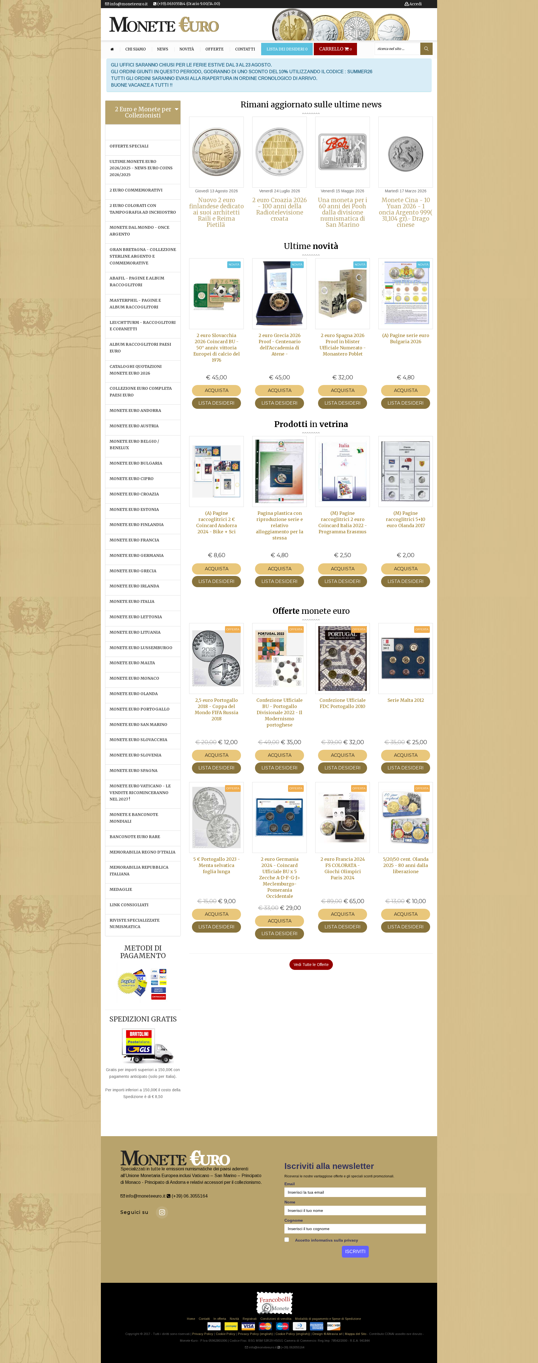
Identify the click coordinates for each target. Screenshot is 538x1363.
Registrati (250, 1318)
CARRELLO (335, 49)
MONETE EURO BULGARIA (136, 463)
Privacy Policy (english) (255, 1334)
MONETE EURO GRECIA (133, 570)
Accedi (415, 4)
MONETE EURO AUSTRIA (134, 425)
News (162, 49)
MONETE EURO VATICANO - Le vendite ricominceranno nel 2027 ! (140, 792)
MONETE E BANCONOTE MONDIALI (134, 818)
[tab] (142, 112)
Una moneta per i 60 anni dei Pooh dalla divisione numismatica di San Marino (342, 212)
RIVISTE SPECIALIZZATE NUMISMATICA (134, 924)
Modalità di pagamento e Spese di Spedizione (328, 1318)
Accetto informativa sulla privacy (326, 1240)
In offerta (220, 1318)
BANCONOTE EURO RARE (135, 836)
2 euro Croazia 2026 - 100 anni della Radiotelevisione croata (279, 209)
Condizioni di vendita (275, 1318)
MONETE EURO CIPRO (132, 478)
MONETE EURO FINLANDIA (137, 524)
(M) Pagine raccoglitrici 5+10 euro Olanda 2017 (405, 519)
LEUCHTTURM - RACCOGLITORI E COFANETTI (143, 326)
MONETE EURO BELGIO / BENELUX (134, 445)
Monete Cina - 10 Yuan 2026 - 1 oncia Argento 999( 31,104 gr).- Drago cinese (406, 212)
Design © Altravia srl (327, 1334)
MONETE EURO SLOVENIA (135, 755)
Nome (289, 1202)
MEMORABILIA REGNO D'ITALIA (142, 852)
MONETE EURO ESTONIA (134, 509)
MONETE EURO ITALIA (132, 601)
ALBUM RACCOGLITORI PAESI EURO (140, 348)
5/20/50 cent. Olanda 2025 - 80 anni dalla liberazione (405, 865)
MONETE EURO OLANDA (134, 693)
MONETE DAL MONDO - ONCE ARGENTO (139, 231)
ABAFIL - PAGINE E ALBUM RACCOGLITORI (137, 281)
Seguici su (134, 1212)
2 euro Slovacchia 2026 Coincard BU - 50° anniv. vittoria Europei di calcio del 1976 (216, 348)
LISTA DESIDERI (216, 403)
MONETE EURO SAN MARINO (138, 724)
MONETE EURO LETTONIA (136, 616)
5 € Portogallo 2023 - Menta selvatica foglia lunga (216, 865)
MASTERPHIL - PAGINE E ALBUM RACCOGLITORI (135, 304)
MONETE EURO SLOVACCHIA (138, 739)
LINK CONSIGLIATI (129, 904)
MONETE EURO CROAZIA (134, 494)
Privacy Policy (202, 1334)
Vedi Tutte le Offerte (311, 964)
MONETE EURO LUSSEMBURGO (141, 647)
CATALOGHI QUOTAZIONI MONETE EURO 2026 (136, 370)
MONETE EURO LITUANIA (135, 632)
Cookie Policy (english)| (292, 1334)
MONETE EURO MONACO (134, 678)
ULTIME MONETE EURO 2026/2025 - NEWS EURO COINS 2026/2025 (141, 168)
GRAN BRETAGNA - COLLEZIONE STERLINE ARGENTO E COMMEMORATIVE (143, 256)
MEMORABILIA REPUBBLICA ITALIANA (139, 871)
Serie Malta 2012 (406, 700)
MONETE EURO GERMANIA (137, 555)
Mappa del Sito (355, 1334)
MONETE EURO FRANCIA (134, 540)
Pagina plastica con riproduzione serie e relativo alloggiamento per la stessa (279, 525)
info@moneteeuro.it (128, 4)
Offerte (214, 49)
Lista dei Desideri (287, 49)
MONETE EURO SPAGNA (133, 770)
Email (289, 1184)
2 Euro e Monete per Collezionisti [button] (143, 112)
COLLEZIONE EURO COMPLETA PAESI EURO (141, 392)
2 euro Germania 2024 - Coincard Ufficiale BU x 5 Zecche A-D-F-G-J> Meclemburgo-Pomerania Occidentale (279, 877)
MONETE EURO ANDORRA (135, 410)
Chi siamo (135, 49)
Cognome (293, 1220)
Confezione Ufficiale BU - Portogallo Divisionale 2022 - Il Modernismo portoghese (279, 712)
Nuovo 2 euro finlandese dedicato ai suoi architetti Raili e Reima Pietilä (216, 212)
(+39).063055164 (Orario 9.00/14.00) (188, 3)
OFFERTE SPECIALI (129, 146)
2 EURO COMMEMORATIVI (136, 190)
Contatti (245, 49)
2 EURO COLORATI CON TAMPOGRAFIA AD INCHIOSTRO (143, 209)
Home (191, 1318)
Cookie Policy (225, 1334)
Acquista (216, 390)
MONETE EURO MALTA (132, 662)
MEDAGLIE (121, 889)
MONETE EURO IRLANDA (134, 586)
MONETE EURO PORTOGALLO (140, 709)
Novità (187, 49)
